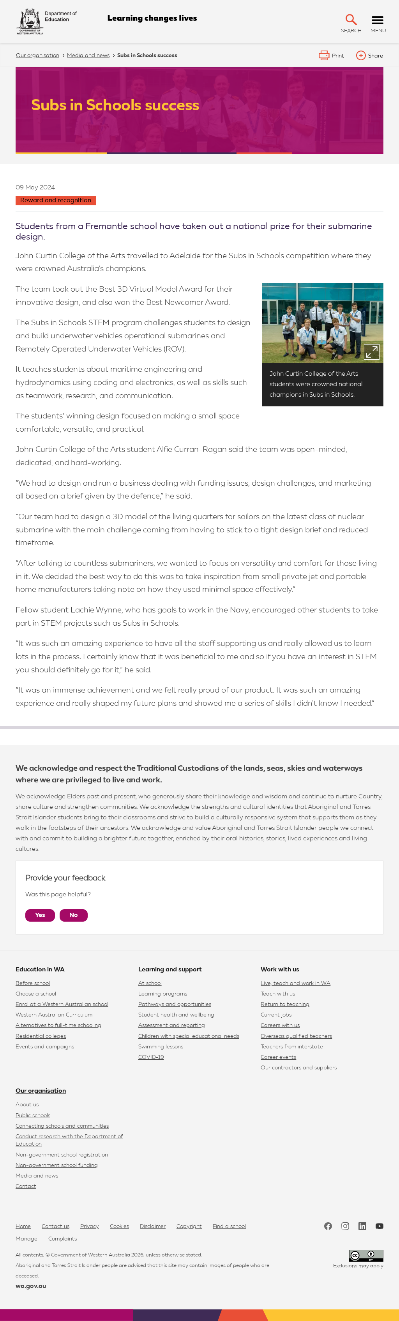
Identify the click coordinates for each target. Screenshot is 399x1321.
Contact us (55, 1226)
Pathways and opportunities (174, 1004)
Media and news (37, 1176)
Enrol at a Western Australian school (62, 1004)
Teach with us (278, 994)
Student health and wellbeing (176, 1015)
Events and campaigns (45, 1047)
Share (375, 56)
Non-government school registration (62, 1155)
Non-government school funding (57, 1165)
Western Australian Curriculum (54, 1015)
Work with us (280, 970)
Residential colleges (41, 1036)
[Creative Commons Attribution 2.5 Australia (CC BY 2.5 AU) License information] (366, 1256)
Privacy (89, 1226)
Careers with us (280, 1025)
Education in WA (40, 970)
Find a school (229, 1226)
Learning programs (162, 994)
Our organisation (41, 1091)
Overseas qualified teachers (296, 1036)
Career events (278, 1057)
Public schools (33, 1115)
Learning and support (170, 970)
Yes (40, 915)
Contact (26, 1186)
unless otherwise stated (173, 1255)
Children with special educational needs (188, 1036)
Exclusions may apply (358, 1266)
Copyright (189, 1226)
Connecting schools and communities (62, 1126)
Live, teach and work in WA (295, 983)
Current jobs (276, 1015)
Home (23, 1226)
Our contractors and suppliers (299, 1068)
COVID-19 (151, 1057)
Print (338, 56)
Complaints (62, 1239)
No (73, 915)
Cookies (119, 1226)
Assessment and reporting (171, 1025)
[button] (351, 19)
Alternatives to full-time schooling (58, 1025)
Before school (33, 983)
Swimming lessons (160, 1047)
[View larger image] (372, 352)
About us (27, 1105)
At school (150, 983)
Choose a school (36, 994)
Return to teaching (285, 1004)
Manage (26, 1239)
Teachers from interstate (292, 1047)
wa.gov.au (31, 1286)
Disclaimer (153, 1226)
